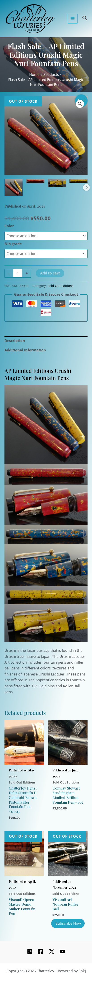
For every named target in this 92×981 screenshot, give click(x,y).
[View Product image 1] (13, 187)
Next (86, 187)
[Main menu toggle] (72, 18)
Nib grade (13, 243)
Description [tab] (14, 340)
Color (9, 225)
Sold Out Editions (60, 286)
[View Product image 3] (57, 183)
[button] (80, 104)
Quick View (24, 759)
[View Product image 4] (78, 181)
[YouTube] (62, 951)
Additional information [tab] (25, 350)
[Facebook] (40, 951)
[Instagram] (29, 951)
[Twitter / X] (51, 951)
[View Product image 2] (35, 181)
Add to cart (50, 273)
